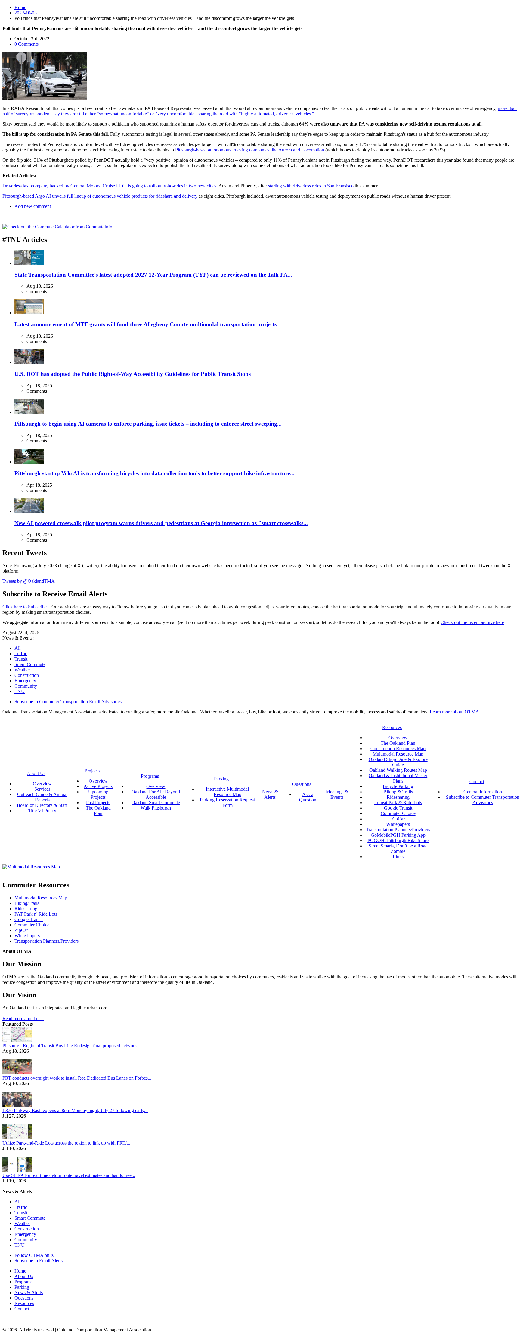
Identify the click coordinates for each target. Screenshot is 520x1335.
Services (42, 789)
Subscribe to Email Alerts (38, 1260)
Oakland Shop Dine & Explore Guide (398, 762)
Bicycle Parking (398, 786)
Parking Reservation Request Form (227, 802)
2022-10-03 (25, 12)
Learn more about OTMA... (456, 711)
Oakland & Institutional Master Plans (398, 778)
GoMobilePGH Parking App (398, 835)
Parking (21, 1287)
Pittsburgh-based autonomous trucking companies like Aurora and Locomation (249, 149)
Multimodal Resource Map (398, 753)
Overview (42, 783)
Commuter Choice (398, 813)
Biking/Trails (26, 903)
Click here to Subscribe (25, 606)
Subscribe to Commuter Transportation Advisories (482, 800)
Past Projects (98, 802)
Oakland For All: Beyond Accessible (156, 794)
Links (398, 856)
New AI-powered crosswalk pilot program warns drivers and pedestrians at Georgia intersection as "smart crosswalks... (161, 523)
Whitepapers (398, 824)
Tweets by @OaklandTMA (28, 581)
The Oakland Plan (98, 810)
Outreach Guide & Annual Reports (42, 797)
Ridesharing (398, 797)
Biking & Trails (398, 791)
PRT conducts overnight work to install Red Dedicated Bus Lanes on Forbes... (76, 1078)
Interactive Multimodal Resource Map (227, 791)
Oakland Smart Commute (156, 802)
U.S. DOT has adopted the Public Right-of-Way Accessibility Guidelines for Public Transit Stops (132, 374)
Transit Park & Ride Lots (398, 802)
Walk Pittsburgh (156, 807)
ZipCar (398, 818)
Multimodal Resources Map (40, 897)
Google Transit (398, 807)
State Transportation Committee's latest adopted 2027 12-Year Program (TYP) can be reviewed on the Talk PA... (153, 275)
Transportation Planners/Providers (398, 829)
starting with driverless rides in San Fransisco (311, 185)
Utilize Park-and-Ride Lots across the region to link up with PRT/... (66, 1142)
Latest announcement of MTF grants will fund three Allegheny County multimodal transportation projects (145, 324)
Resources (24, 1303)
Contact (21, 1308)
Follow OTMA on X (34, 1255)
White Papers (27, 935)
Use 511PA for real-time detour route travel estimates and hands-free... (68, 1175)
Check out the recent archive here (472, 622)
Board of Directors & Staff (42, 805)
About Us (23, 1276)
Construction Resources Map (398, 748)
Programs (23, 1281)
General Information (482, 791)
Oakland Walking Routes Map (398, 770)
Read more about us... (23, 1018)
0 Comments (26, 44)
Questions (23, 1297)
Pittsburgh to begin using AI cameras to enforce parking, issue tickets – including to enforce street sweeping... (148, 424)
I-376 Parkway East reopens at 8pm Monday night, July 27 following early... (75, 1110)
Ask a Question (307, 797)
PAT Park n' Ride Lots (35, 914)
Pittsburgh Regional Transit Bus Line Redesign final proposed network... (71, 1045)
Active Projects (98, 786)
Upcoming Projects (98, 794)
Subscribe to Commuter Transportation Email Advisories (68, 701)
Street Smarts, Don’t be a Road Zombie (398, 848)
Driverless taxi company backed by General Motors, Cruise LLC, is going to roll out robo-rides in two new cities (109, 185)
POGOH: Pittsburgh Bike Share (398, 840)
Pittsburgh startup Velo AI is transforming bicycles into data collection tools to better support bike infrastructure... (154, 473)
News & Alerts (28, 1292)
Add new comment (32, 206)
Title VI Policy (42, 810)
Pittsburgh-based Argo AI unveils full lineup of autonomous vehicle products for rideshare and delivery (99, 196)
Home (20, 7)
